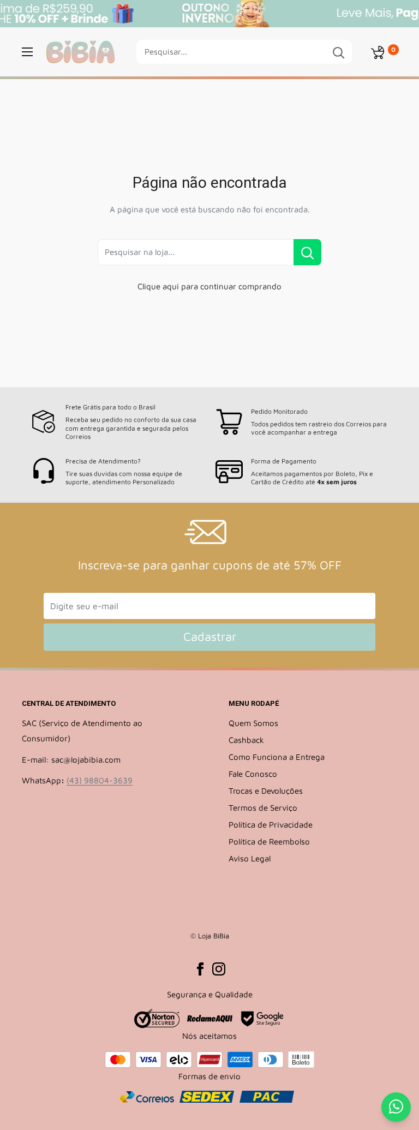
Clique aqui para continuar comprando (209, 286)
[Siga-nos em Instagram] (218, 968)
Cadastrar (209, 636)
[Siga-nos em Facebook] (200, 968)
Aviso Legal (250, 858)
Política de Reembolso (269, 841)
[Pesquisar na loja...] (307, 252)
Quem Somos (253, 723)
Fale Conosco (253, 773)
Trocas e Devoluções (266, 790)
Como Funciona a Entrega (277, 757)
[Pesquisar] (338, 52)
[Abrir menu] (27, 51)
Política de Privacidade (271, 824)
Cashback (246, 740)
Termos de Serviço (263, 807)
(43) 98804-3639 (100, 780)
